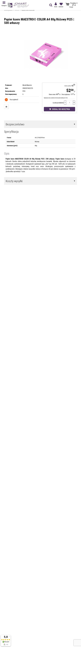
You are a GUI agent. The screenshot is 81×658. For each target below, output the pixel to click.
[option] (46, 54)
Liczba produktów (58, 103)
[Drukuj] (6, 106)
